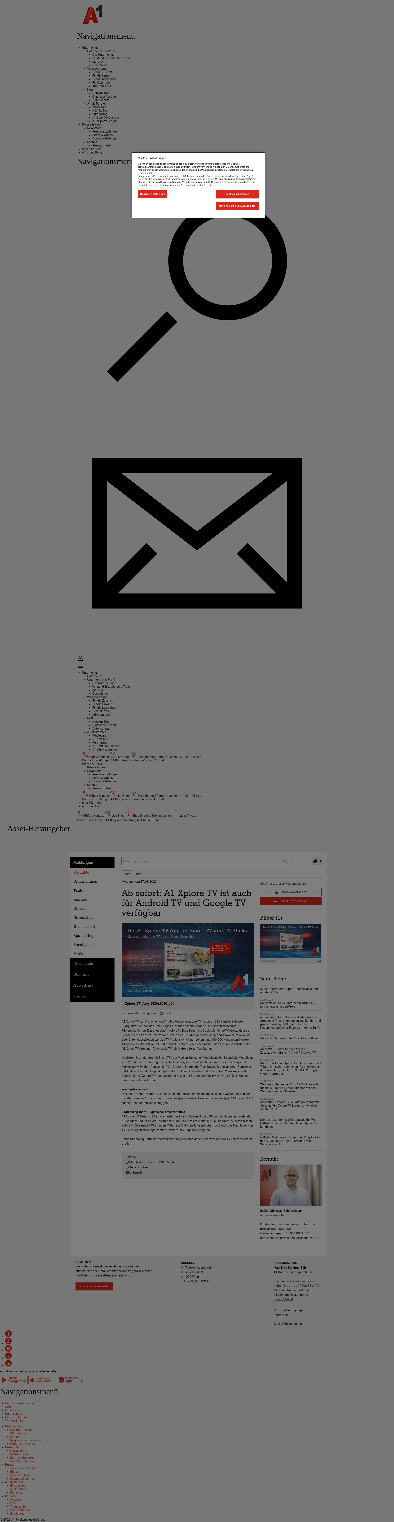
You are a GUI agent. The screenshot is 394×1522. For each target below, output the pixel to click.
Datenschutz (145, 173)
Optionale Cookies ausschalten (237, 205)
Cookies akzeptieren (237, 194)
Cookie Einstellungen (152, 194)
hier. (211, 185)
